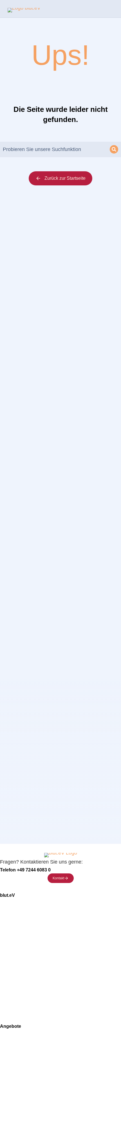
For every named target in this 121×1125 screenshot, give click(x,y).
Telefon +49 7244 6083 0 (25, 869)
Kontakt (58, 878)
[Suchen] (114, 149)
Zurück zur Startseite (65, 178)
